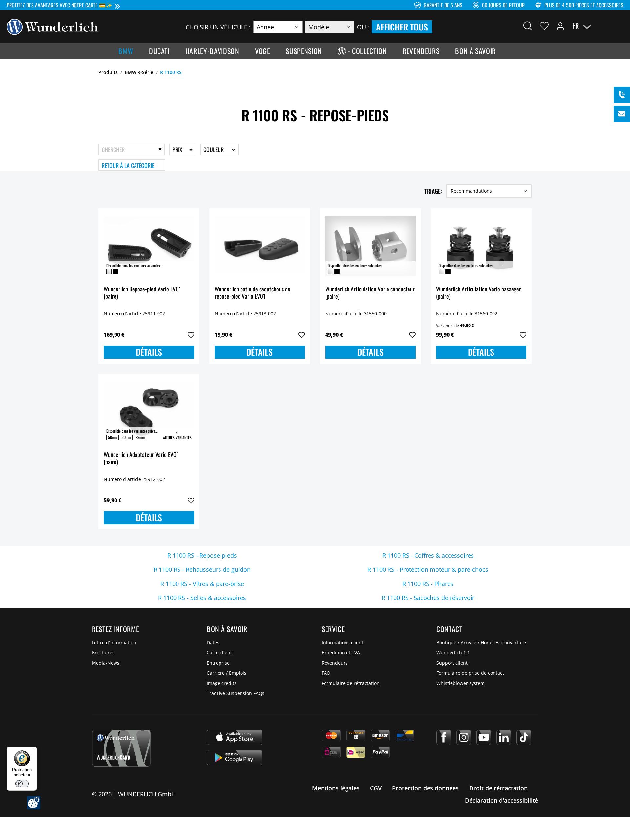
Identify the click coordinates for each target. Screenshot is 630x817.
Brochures (103, 652)
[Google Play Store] (234, 757)
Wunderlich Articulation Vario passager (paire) (478, 293)
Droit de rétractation (498, 788)
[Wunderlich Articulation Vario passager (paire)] (481, 246)
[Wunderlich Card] (121, 748)
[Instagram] (463, 737)
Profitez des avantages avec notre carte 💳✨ (59, 5)
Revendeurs (335, 663)
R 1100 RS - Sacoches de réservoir (428, 598)
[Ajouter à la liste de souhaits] (191, 335)
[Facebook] (443, 737)
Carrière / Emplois (226, 673)
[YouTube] (483, 737)
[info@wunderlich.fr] (622, 114)
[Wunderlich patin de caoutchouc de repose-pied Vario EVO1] (260, 246)
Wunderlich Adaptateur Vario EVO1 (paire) (141, 458)
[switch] (22, 783)
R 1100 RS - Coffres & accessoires (428, 555)
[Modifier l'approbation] (33, 802)
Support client (452, 663)
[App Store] (234, 737)
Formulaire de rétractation (351, 683)
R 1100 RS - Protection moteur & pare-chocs (428, 569)
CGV (376, 788)
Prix (178, 149)
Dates (213, 642)
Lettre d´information (114, 642)
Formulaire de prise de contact (470, 673)
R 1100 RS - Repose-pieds (202, 555)
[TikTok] (523, 737)
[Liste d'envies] (544, 25)
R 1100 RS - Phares (427, 584)
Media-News (105, 663)
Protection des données (425, 788)
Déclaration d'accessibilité (501, 800)
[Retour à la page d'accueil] (52, 26)
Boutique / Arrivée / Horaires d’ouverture (481, 642)
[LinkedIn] (503, 737)
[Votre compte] (560, 25)
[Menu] (33, 751)
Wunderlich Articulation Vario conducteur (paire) (370, 293)
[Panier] (619, 25)
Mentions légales (336, 788)
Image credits (222, 683)
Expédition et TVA (341, 652)
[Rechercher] (527, 25)
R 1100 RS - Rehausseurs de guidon (202, 569)
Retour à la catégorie (128, 165)
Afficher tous (402, 26)
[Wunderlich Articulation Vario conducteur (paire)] (370, 246)
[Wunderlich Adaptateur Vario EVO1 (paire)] (149, 412)
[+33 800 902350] (622, 95)
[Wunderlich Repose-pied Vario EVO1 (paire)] (149, 246)
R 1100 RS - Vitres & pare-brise (202, 584)
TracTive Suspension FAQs (235, 693)
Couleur (214, 149)
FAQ (326, 673)
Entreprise (218, 663)
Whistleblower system (460, 683)
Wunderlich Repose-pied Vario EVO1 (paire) (142, 293)
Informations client (342, 642)
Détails (149, 352)
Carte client (219, 652)
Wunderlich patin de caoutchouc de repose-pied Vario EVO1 (252, 293)
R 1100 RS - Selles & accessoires (202, 598)
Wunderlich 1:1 (453, 652)
